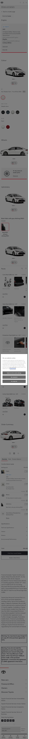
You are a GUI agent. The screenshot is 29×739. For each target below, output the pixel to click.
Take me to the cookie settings (14, 372)
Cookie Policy (13, 368)
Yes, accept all (14, 377)
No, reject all (14, 381)
